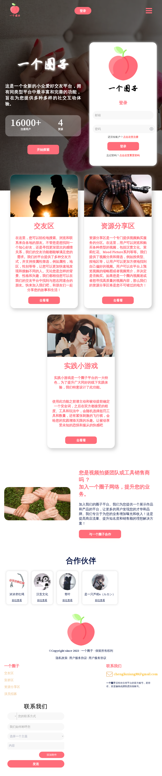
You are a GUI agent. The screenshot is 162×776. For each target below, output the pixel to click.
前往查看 (17, 600)
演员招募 (10, 693)
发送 (36, 764)
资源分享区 (12, 686)
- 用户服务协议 (77, 657)
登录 (83, 11)
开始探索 (43, 150)
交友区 (9, 673)
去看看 (44, 300)
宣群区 (9, 680)
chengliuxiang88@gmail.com (136, 674)
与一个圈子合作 (100, 534)
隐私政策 (62, 657)
